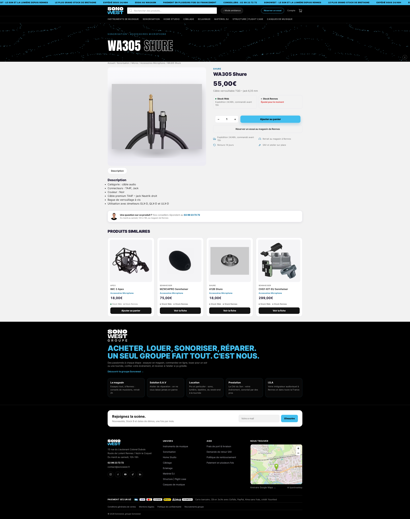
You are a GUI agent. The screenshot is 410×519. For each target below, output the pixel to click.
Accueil (111, 63)
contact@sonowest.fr (119, 466)
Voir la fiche (180, 310)
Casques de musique (279, 19)
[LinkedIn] (140, 474)
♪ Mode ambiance (232, 10)
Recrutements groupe (194, 507)
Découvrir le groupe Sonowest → (126, 371)
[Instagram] (110, 474)
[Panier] (300, 11)
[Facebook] (118, 474)
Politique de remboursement (221, 457)
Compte (291, 10)
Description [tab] (117, 170)
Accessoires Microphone (152, 63)
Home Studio (172, 19)
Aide (209, 441)
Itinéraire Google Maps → (263, 487)
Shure (217, 69)
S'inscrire (289, 418)
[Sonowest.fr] (115, 10)
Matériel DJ (221, 19)
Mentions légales (146, 507)
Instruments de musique (123, 19)
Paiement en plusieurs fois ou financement (189, 2)
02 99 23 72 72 (192, 214)
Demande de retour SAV (219, 451)
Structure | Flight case (248, 19)
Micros (134, 63)
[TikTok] (132, 474)
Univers (168, 441)
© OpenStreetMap (294, 487)
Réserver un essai (272, 10)
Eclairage (204, 19)
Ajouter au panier (270, 119)
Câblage (188, 19)
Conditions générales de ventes (122, 507)
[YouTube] (125, 474)
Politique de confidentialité (169, 507)
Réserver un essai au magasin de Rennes (258, 129)
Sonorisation (151, 19)
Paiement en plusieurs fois (220, 462)
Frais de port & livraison (219, 446)
